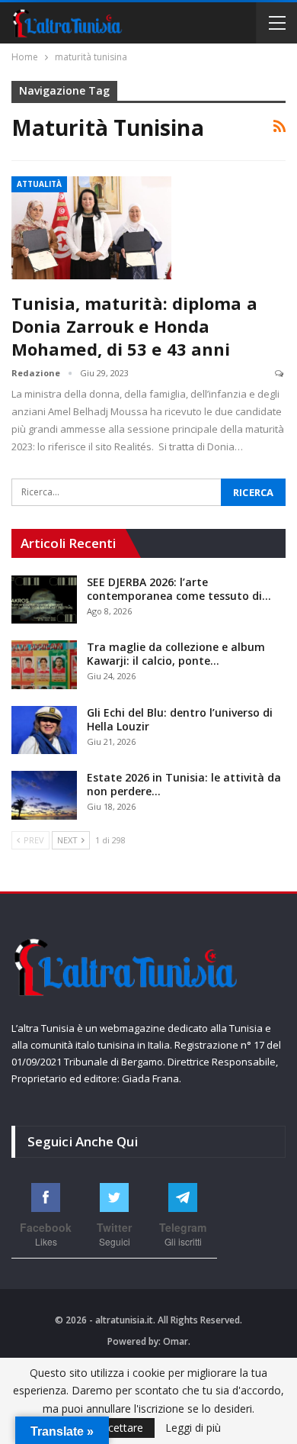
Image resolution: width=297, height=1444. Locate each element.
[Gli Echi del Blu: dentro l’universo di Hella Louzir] (44, 730)
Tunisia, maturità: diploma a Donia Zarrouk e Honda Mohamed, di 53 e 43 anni (134, 326)
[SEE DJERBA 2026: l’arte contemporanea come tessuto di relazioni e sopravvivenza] (44, 599)
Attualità (39, 184)
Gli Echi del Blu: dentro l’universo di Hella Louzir (180, 719)
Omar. (176, 1341)
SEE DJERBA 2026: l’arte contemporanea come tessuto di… (179, 589)
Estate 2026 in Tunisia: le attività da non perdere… (184, 784)
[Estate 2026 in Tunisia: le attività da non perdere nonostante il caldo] (44, 795)
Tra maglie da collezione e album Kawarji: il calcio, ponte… (176, 654)
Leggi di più (193, 1428)
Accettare (119, 1427)
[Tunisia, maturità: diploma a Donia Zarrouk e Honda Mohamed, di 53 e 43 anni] (91, 227)
